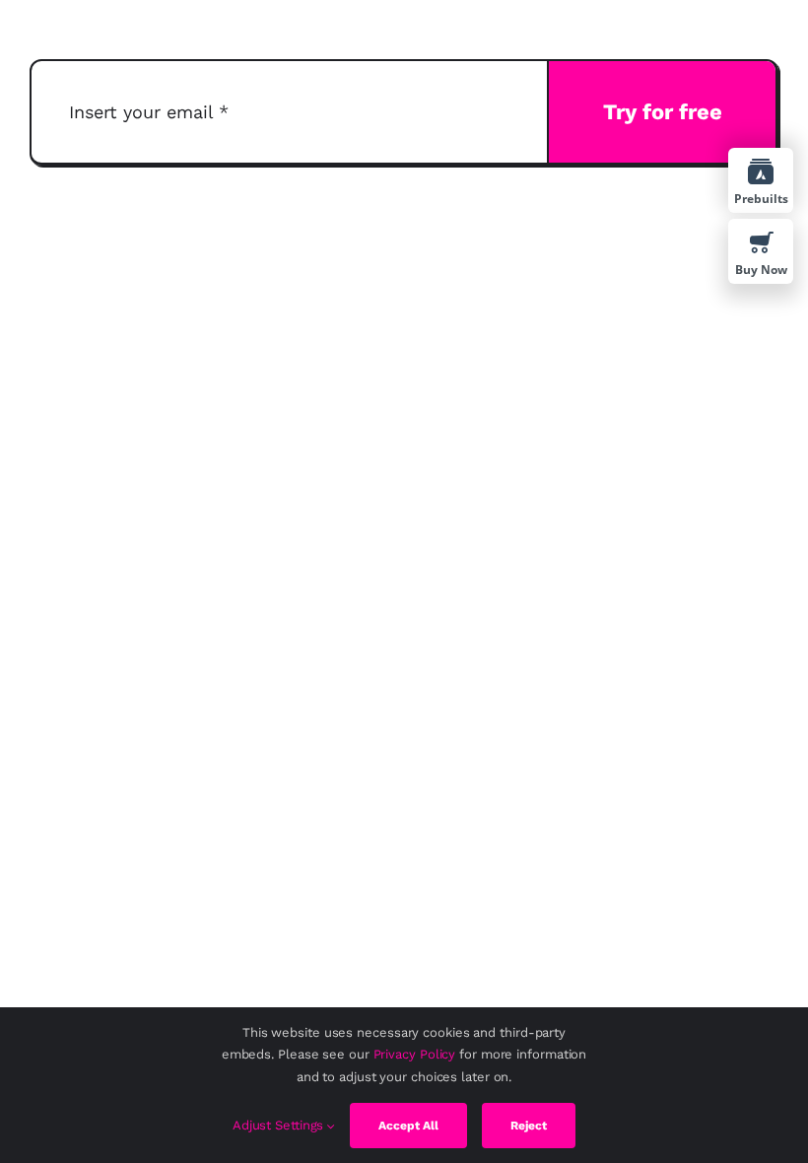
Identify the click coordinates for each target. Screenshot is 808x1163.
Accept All (408, 1125)
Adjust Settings (280, 1125)
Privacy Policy (414, 1054)
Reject (528, 1125)
